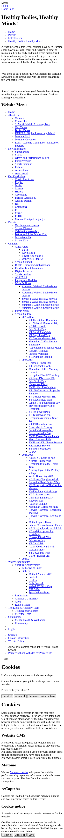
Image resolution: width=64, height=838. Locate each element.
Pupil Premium (23, 160)
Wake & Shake (23, 283)
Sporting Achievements (27, 564)
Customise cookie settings (42, 696)
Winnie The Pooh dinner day (44, 402)
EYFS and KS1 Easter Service (45, 442)
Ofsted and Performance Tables (32, 157)
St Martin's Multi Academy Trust (32, 124)
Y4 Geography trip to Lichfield (45, 528)
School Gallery (23, 313)
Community (14, 616)
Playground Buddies (26, 280)
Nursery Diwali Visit (40, 537)
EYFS (25, 249)
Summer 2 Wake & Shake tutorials (40, 307)
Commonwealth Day (40, 433)
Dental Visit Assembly (41, 430)
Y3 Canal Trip (36, 543)
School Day (21, 240)
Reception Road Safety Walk (44, 482)
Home (11, 31)
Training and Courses (26, 610)
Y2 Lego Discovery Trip (42, 378)
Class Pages (21, 246)
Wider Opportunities (19, 561)
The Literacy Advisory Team (23, 607)
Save (31, 835)
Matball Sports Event (40, 522)
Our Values (21, 127)
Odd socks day (37, 540)
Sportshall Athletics (39, 592)
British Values (22, 130)
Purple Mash (22, 310)
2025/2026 (27, 454)
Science (19, 188)
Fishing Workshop (38, 353)
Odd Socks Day (37, 329)
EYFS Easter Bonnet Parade (44, 436)
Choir (18, 601)
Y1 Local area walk (39, 552)
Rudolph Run (36, 500)
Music (18, 212)
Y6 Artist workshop (39, 494)
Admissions (21, 170)
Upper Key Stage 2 (32, 258)
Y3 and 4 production (40, 448)
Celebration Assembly (27, 231)
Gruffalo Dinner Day (40, 362)
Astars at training (38, 503)
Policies (19, 167)
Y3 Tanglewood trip (40, 414)
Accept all (20, 696)
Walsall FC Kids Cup (40, 586)
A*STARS (21, 277)
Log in (5, 5)
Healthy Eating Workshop (43, 491)
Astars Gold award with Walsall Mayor (41, 548)
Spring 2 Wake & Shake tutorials (39, 301)
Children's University (26, 598)
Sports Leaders (23, 274)
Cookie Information (18, 638)
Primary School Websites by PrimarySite (30, 652)
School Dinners (23, 228)
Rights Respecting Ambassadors (32, 265)
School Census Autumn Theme (45, 525)
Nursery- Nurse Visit (40, 460)
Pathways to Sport (31, 567)
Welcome (20, 118)
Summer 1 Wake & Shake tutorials (40, 304)
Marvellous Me (23, 237)
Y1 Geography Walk (40, 366)
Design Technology (25, 197)
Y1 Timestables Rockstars (43, 320)
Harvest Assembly (38, 350)
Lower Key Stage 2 (32, 255)
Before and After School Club (31, 234)
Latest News (15, 38)
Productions (21, 595)
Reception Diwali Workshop (44, 375)
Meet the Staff (22, 136)
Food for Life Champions (28, 268)
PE (16, 209)
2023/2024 (27, 317)
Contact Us (21, 121)
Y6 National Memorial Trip (43, 323)
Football (33, 577)
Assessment (21, 173)
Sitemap (12, 634)
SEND (18, 154)
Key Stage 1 (28, 252)
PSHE (18, 216)
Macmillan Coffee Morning (43, 341)
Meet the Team (23, 613)
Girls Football (36, 583)
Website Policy (16, 641)
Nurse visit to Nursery (40, 427)
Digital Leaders (23, 271)
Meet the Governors (26, 139)
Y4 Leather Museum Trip (42, 338)
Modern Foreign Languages (30, 219)
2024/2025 (27, 359)
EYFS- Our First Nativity (42, 387)
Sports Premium (23, 164)
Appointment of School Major (45, 347)
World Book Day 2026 (41, 476)
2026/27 (26, 558)
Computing (21, 206)
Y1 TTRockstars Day (40, 424)
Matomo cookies (19, 772)
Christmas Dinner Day (41, 497)
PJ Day (33, 451)
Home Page (7, 8)
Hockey (33, 580)
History (19, 191)
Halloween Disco (38, 384)
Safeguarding (22, 151)
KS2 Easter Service (39, 445)
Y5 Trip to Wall (37, 326)
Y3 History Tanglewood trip (44, 479)
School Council (23, 261)
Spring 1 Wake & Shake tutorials (39, 298)
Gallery (26, 571)
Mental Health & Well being (30, 620)
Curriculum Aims (24, 179)
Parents (12, 34)
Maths (18, 185)
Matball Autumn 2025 (40, 574)
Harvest (33, 372)
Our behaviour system (27, 225)
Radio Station (22, 604)
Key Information (17, 148)
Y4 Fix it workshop (39, 411)
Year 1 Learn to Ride (40, 439)
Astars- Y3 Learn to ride (42, 457)
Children (13, 243)
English (19, 182)
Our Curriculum (16, 176)
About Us (13, 115)
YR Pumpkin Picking (40, 356)
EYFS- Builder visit (39, 555)
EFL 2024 (34, 589)
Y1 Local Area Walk (40, 332)
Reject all (7, 696)
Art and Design (23, 200)
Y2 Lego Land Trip (39, 335)
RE (17, 203)
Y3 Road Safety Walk (40, 399)
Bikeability (34, 344)
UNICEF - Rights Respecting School (35, 133)
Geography (21, 194)
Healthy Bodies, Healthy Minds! (25, 41)
